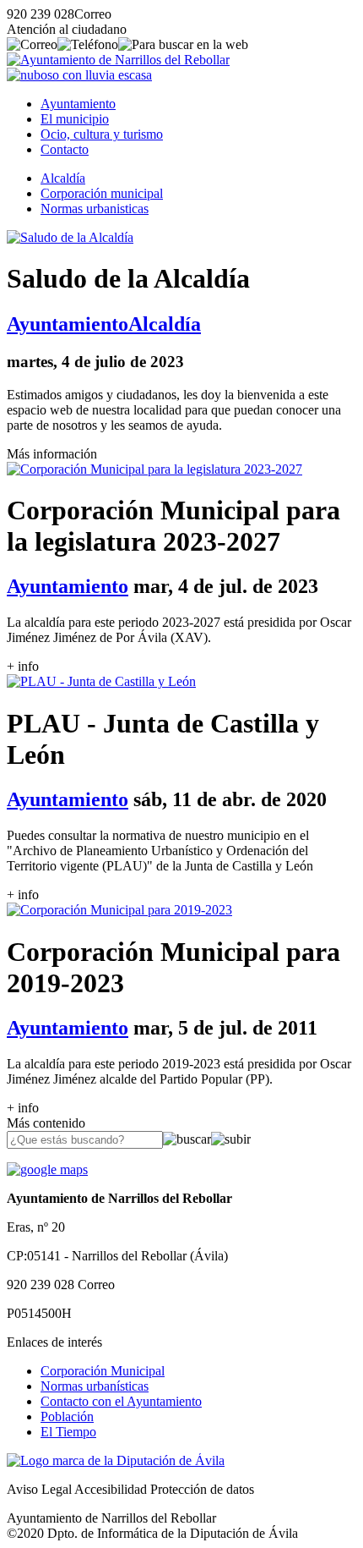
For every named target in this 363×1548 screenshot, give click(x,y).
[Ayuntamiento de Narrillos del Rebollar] (118, 59)
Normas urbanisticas (95, 208)
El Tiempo (68, 1431)
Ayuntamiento (78, 103)
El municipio (75, 119)
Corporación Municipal (103, 1371)
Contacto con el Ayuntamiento (121, 1401)
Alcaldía (63, 178)
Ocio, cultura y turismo (102, 134)
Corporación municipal (102, 193)
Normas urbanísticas (95, 1386)
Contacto (65, 149)
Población (67, 1416)
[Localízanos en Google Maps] (47, 1169)
